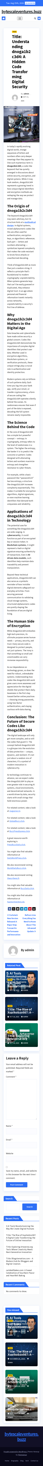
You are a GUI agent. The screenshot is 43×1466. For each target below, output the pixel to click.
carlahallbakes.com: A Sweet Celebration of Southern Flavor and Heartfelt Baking (20, 1273)
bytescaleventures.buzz (21, 11)
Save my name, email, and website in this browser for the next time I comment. (21, 1174)
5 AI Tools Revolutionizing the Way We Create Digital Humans (20, 1227)
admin (26, 94)
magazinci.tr (14, 810)
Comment (11, 1076)
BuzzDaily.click (27, 888)
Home (7, 1460)
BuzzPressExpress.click (19, 831)
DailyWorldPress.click (16, 857)
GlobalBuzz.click (16, 821)
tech (14, 32)
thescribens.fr (13, 878)
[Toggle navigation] (19, 18)
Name (9, 1125)
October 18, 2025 (18, 1413)
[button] (35, 18)
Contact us (34, 1460)
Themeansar (22, 1455)
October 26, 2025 (18, 1331)
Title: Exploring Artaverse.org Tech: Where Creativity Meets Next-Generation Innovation (19, 1249)
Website (9, 1153)
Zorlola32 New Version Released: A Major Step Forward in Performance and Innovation (13, 925)
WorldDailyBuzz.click (16, 868)
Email (9, 1139)
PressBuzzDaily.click (16, 844)
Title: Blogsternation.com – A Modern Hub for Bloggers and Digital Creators (19, 1261)
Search (9, 1198)
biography (14, 1460)
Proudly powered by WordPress (15, 1451)
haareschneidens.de (15, 901)
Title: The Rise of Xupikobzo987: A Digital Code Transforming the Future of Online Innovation (21, 1238)
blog (10, 1403)
